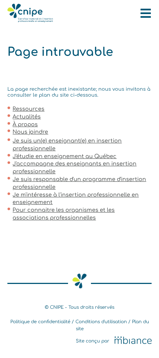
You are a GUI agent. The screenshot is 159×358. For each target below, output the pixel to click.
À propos (25, 124)
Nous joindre (30, 132)
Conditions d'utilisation (101, 321)
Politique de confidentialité (40, 321)
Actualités (27, 117)
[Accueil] (30, 20)
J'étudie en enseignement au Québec (64, 156)
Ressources (28, 109)
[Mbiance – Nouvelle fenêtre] (133, 341)
